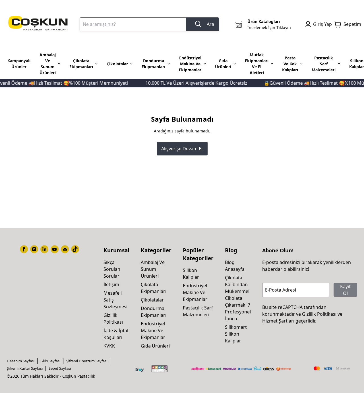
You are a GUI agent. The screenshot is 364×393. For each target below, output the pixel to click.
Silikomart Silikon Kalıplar (236, 334)
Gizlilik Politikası (319, 314)
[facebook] (24, 249)
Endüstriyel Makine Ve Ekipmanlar (153, 330)
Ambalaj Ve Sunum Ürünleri (153, 269)
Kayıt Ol (345, 289)
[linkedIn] (44, 249)
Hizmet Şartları (278, 321)
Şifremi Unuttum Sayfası (86, 360)
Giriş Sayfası (50, 360)
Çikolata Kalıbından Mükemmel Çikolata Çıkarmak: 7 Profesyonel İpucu (238, 298)
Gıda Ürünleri (155, 346)
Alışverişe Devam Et (182, 148)
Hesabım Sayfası (20, 360)
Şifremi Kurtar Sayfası (25, 368)
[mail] (65, 249)
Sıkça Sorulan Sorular (112, 269)
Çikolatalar (152, 300)
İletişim (111, 284)
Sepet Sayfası (60, 368)
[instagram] (34, 249)
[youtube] (55, 249)
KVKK (109, 346)
